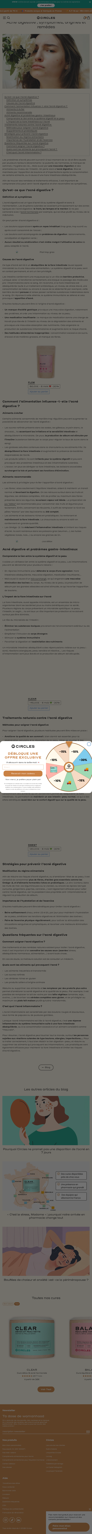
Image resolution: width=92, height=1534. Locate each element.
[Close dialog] (89, 744)
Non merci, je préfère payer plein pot (23, 779)
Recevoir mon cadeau (23, 773)
